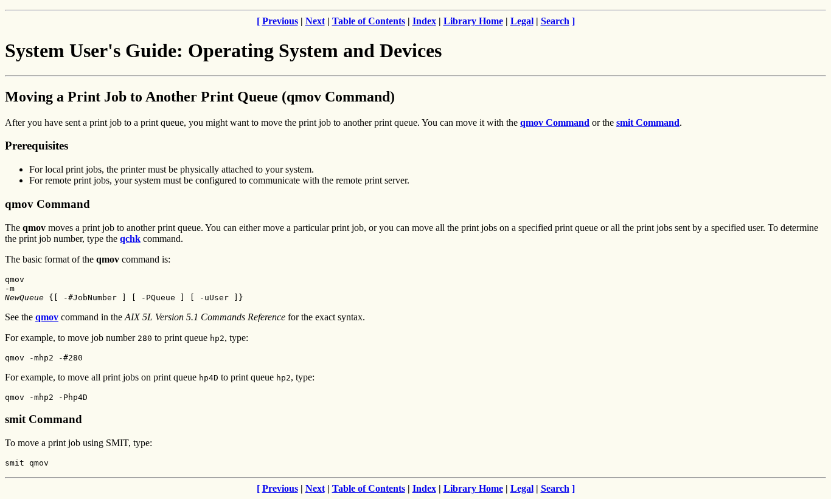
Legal (522, 21)
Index (424, 21)
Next (315, 21)
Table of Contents (368, 21)
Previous (280, 21)
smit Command (648, 122)
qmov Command (554, 122)
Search (555, 21)
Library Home (473, 21)
